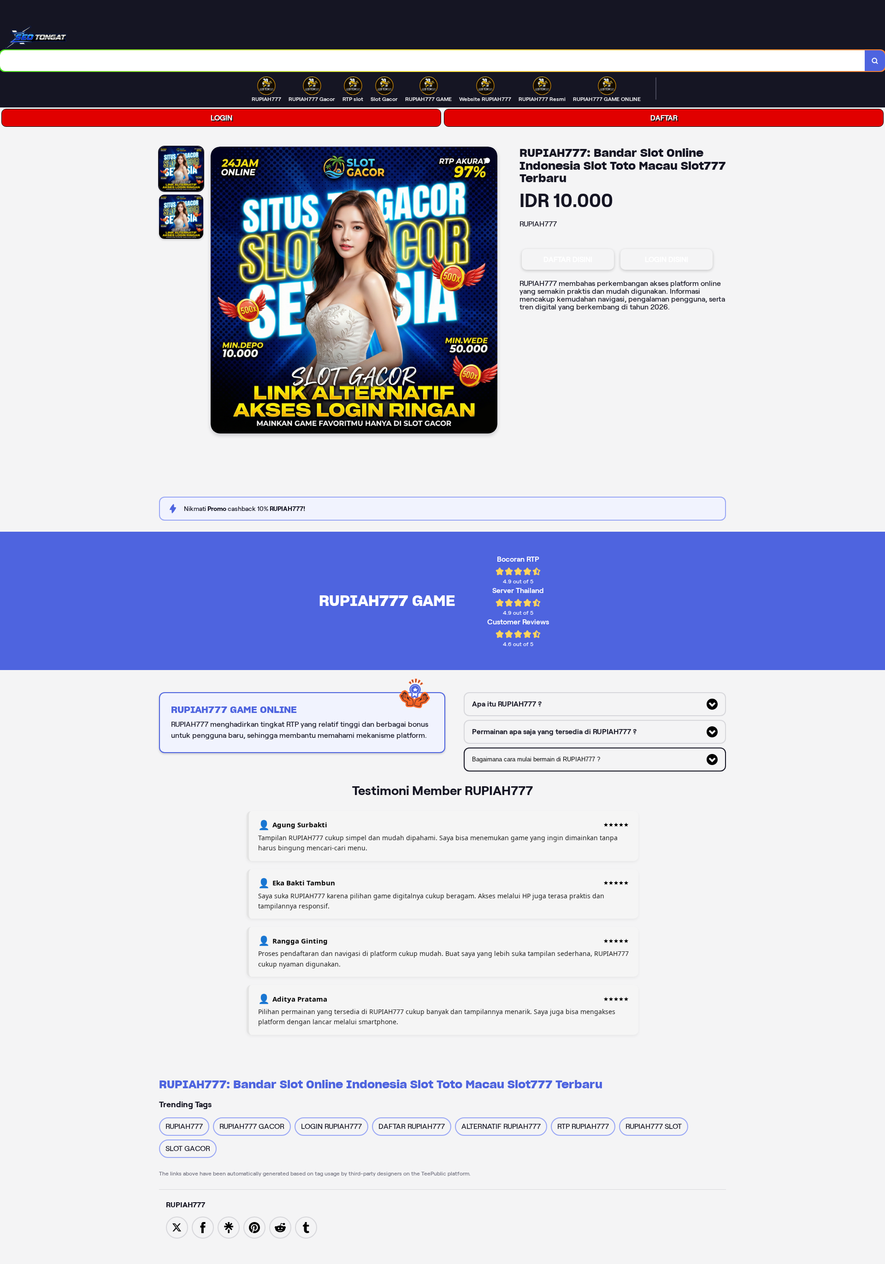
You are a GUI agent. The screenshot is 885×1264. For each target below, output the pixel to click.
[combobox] (432, 60)
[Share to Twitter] (177, 1227)
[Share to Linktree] (229, 1227)
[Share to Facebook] (203, 1227)
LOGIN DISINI (666, 259)
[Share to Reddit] (280, 1227)
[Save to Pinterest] (254, 1227)
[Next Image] (490, 291)
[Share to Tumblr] (306, 1227)
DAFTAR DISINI (567, 259)
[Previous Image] (218, 291)
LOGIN (221, 118)
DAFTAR (664, 118)
